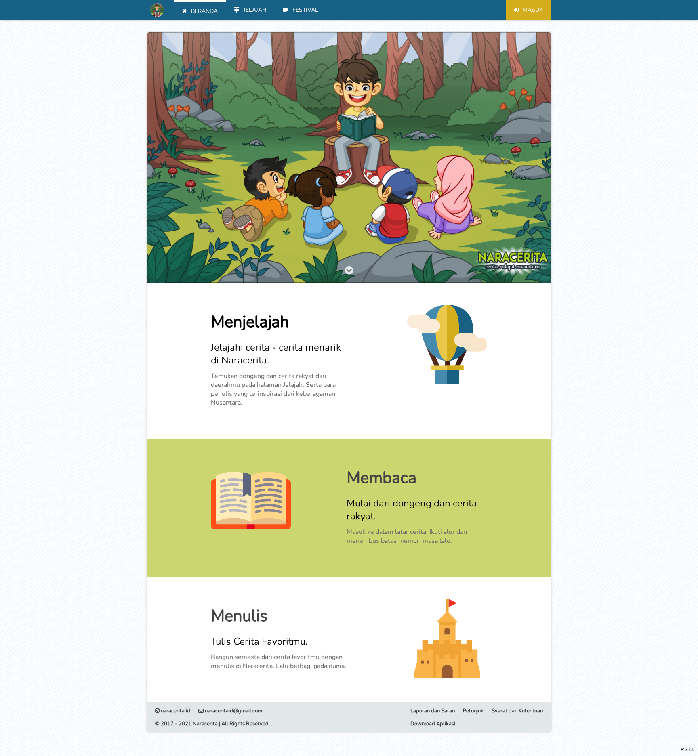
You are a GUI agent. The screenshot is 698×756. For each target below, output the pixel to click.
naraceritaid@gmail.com (233, 710)
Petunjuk (473, 710)
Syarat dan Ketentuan (517, 710)
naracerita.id (175, 710)
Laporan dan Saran (432, 710)
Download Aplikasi (432, 723)
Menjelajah (250, 322)
